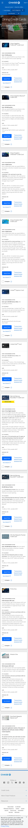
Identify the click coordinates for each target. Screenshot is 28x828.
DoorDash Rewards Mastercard (18, 717)
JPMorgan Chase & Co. (9, 808)
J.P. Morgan (18, 806)
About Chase (10, 806)
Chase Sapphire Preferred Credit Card (18, 44)
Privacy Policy (5, 826)
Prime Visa (13, 589)
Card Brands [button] (14, 13)
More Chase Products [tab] (14, 796)
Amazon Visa (14, 654)
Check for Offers (19, 7)
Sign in (26, 2)
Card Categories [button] (18, 10)
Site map (11, 812)
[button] (26, 817)
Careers (17, 808)
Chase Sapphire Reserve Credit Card (18, 96)
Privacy (22, 808)
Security (6, 810)
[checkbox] (6, 87)
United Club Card (16, 344)
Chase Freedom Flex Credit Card (18, 220)
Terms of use (13, 810)
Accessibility (20, 810)
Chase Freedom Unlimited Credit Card (18, 153)
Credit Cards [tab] (14, 790)
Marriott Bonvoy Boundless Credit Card (18, 396)
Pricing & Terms (18, 78)
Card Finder (7, 10)
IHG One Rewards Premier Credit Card (18, 535)
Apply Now (8, 79)
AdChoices (17, 812)
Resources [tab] (14, 801)
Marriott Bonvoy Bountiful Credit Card (18, 476)
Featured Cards (9, 7)
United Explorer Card (17, 290)
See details (7, 83)
